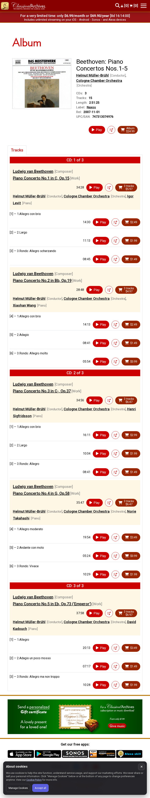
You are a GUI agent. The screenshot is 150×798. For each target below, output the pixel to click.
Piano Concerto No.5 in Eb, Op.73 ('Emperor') (52, 604)
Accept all (40, 787)
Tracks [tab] (17, 150)
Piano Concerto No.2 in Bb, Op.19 (42, 280)
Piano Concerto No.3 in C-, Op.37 (42, 391)
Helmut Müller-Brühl (92, 75)
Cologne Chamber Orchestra (99, 81)
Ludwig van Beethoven (33, 171)
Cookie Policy (34, 779)
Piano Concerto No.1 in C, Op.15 (41, 178)
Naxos (91, 107)
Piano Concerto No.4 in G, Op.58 (41, 493)
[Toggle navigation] (143, 6)
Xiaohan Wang (24, 305)
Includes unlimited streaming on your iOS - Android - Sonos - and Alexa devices (75, 19)
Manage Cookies (18, 787)
